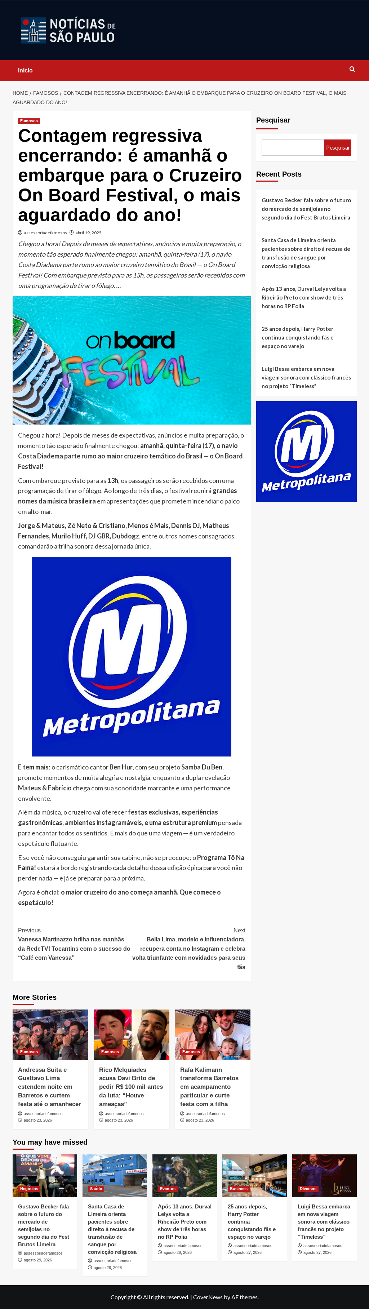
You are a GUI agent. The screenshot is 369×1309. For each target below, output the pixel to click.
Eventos (167, 1188)
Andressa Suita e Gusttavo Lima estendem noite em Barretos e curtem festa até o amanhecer (49, 1087)
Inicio (25, 70)
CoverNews (208, 1297)
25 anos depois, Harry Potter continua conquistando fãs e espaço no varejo (298, 337)
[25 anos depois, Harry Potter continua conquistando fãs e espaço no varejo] (254, 1175)
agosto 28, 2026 (108, 1267)
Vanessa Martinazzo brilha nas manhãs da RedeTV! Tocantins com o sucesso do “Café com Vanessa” (74, 944)
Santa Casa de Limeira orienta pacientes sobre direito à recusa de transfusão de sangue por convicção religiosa (306, 253)
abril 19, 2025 (89, 232)
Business (239, 1188)
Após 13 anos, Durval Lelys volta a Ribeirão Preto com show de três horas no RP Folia (304, 297)
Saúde (96, 1188)
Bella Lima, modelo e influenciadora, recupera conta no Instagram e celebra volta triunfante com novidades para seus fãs (188, 948)
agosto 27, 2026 (248, 1252)
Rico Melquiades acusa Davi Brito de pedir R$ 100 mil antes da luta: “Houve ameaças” (131, 1087)
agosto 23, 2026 (38, 1120)
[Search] (352, 69)
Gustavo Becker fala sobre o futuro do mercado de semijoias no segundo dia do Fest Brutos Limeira (306, 209)
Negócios (29, 1188)
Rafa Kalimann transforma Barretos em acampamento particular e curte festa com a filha (209, 1087)
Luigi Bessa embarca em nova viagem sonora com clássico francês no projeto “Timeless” (306, 377)
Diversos (308, 1188)
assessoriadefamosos (45, 232)
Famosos (29, 121)
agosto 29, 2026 (38, 1260)
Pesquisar (273, 120)
